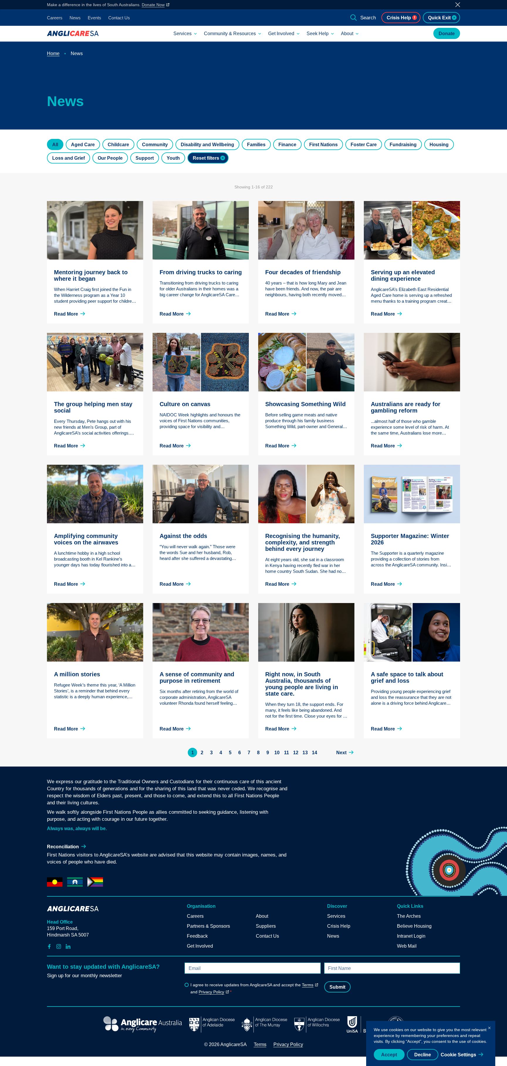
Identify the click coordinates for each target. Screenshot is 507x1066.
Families (256, 144)
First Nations (323, 144)
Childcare (118, 144)
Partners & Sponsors (208, 926)
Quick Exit (439, 17)
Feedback (197, 936)
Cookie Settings (458, 1054)
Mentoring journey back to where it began (91, 275)
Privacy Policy (211, 992)
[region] (430, 1043)
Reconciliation (63, 846)
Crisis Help (399, 17)
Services (182, 33)
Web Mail (407, 946)
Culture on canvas (185, 404)
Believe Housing (414, 926)
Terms (307, 984)
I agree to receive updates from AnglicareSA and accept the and (251, 988)
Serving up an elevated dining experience (403, 275)
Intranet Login (411, 936)
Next (341, 752)
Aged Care (83, 144)
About (347, 33)
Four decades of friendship (303, 272)
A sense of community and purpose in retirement (197, 677)
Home (53, 53)
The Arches (409, 916)
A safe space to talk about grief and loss (407, 677)
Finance (287, 144)
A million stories (77, 674)
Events (94, 17)
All (55, 144)
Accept (389, 1054)
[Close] (489, 1026)
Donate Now (153, 4)
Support (145, 158)
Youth (173, 158)
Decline (422, 1054)
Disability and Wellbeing (207, 144)
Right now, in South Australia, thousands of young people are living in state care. (301, 684)
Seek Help (318, 33)
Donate (447, 33)
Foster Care (364, 144)
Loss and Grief (68, 158)
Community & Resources (230, 33)
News (75, 17)
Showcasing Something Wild (305, 404)
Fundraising (403, 144)
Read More (66, 313)
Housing (439, 144)
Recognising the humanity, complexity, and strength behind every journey (302, 542)
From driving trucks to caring (201, 272)
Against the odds (183, 536)
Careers (54, 17)
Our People (110, 158)
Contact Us (119, 17)
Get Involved (281, 33)
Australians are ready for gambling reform (405, 407)
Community (155, 144)
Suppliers (266, 926)
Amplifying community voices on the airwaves (86, 539)
